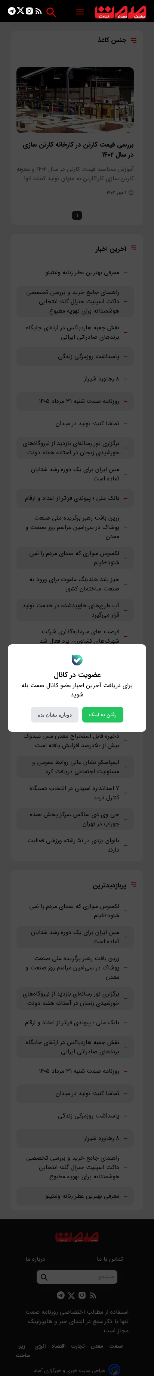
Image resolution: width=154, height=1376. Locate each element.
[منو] (80, 12)
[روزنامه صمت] (121, 12)
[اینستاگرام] (29, 12)
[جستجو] (51, 12)
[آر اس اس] (38, 12)
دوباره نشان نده (55, 715)
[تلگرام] (11, 12)
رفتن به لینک (103, 715)
